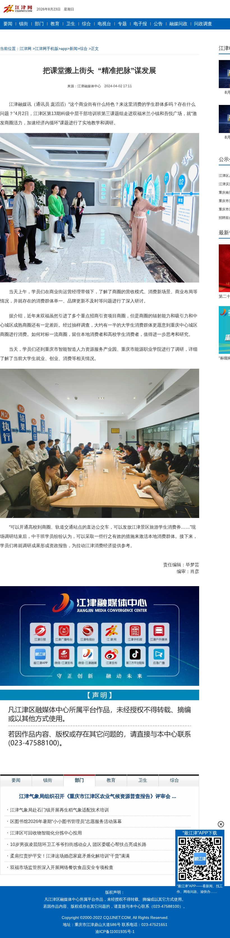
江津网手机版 (46, 48)
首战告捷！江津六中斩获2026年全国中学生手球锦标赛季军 (69, 810)
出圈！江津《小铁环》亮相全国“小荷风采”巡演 (98, 796)
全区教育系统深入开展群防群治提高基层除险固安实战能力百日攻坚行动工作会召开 (93, 833)
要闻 (7, 23)
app (64, 48)
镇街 (23, 23)
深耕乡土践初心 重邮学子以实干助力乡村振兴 (55, 821)
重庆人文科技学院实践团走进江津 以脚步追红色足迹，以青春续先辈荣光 (82, 867)
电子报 (140, 23)
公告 (158, 23)
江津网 (25, 48)
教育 (54, 23)
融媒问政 (178, 23)
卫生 (70, 23)
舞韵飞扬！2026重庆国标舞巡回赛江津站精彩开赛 (60, 844)
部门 (39, 23)
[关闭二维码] (220, 824)
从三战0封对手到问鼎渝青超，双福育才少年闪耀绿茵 (63, 856)
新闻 (73, 48)
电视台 (104, 23)
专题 (122, 23)
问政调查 (203, 23)
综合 (86, 23)
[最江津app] (200, 859)
